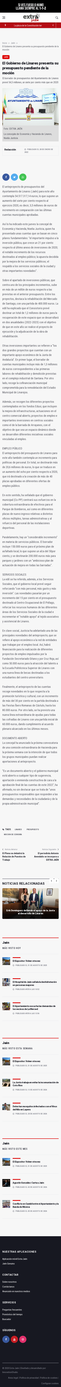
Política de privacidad (29, 1377)
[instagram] (22, 1339)
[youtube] (14, 1339)
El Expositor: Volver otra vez (26, 961)
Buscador (6, 1319)
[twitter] (14, 177)
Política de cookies (49, 1377)
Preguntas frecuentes (12, 1309)
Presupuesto (33, 829)
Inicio (4, 43)
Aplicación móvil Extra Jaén (14, 1259)
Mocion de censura (13, 834)
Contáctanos (8, 1286)
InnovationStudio (10, 1372)
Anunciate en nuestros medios (16, 1291)
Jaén (13, 43)
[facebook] (6, 177)
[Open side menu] (3, 17)
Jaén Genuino (8, 1263)
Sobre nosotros (9, 1281)
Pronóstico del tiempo (12, 1314)
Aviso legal (13, 1377)
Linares (18, 829)
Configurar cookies (50, 1383)
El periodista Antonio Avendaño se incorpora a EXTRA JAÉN (46, 856)
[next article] (53, 25)
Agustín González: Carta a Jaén (28, 1183)
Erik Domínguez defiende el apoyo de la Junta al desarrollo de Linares (30, 912)
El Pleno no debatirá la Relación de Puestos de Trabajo (14, 856)
